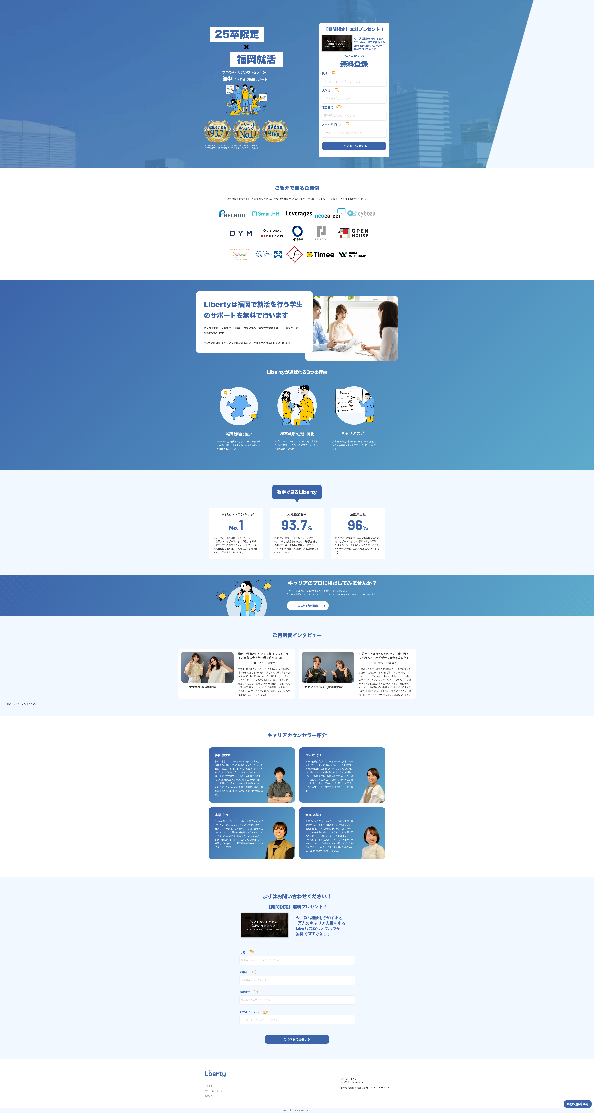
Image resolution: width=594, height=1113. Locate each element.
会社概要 (209, 1086)
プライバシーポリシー (214, 1091)
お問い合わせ (211, 1096)
